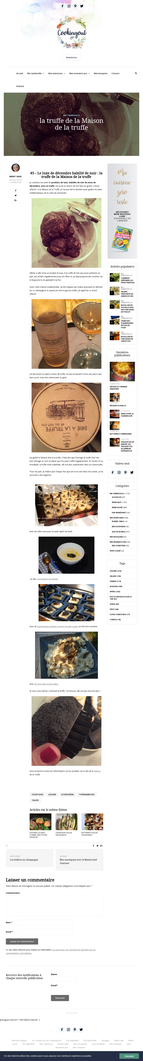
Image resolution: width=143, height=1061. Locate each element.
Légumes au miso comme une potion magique (38, 835)
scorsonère (67, 794)
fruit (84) (114, 609)
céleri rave (37, 794)
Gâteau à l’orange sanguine (118, 387)
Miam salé (116, 502)
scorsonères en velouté (47, 579)
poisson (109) (116, 586)
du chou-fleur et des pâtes (46, 684)
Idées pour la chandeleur (127, 415)
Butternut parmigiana (121, 434)
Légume (52, 794)
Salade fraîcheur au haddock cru (127, 293)
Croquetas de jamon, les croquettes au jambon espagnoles (127, 446)
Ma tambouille (34, 73)
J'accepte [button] (129, 1056)
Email (9, 931)
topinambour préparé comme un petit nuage (57, 626)
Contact (116, 73)
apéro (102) (115, 591)
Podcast (20, 86)
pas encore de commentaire (15, 181)
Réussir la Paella (118, 405)
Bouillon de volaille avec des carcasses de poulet (127, 308)
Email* (54, 985)
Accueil (19, 73)
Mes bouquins (100, 73)
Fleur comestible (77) (120, 614)
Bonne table (118, 521)
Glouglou (117, 497)
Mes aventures (55, 73)
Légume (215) (115, 571)
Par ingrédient (119, 512)
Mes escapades (118, 526)
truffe (35, 800)
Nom (9, 922)
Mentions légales (19, 1040)
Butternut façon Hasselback (90, 834)
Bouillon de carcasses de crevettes (127, 338)
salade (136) (115, 576)
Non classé (115, 551)
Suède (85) (114, 604)
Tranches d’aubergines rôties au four (127, 324)
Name (54, 974)
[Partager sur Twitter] (15, 196)
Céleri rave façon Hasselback (64, 834)
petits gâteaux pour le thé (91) (121, 598)
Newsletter (71, 57)
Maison (97, 771)
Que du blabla (118, 531)
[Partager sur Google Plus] (15, 200)
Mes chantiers (118, 545)
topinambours (87, 794)
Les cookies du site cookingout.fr (47, 1040)
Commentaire (13, 893)
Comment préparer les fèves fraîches (127, 280)
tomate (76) (115, 619)
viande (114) (115, 581)
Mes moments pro (78, 73)
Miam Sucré (117, 507)
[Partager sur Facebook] (15, 191)
